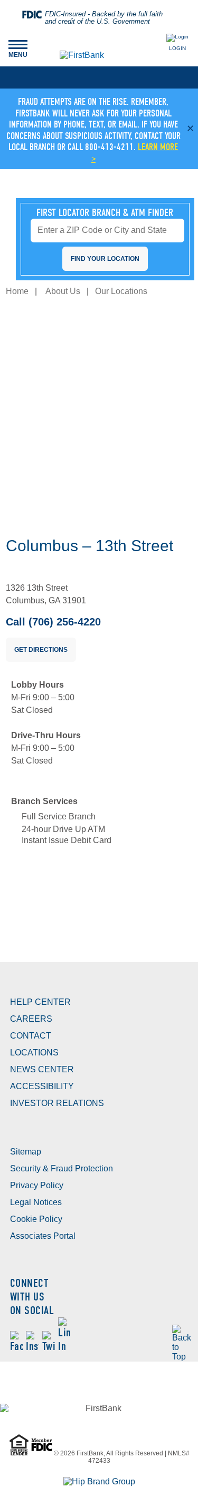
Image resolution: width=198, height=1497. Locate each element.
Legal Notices (36, 1202)
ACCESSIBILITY (42, 1086)
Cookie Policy (36, 1219)
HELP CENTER (40, 1001)
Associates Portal (43, 1235)
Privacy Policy (36, 1185)
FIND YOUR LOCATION (105, 258)
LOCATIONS (34, 1052)
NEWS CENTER (42, 1069)
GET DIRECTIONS (41, 649)
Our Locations (121, 291)
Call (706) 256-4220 (53, 622)
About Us (62, 291)
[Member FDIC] (42, 1453)
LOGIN (177, 48)
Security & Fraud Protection (61, 1168)
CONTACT (30, 1035)
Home (17, 291)
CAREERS (31, 1018)
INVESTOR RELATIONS (57, 1103)
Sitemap (25, 1151)
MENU (17, 48)
